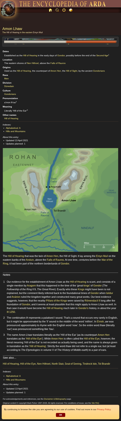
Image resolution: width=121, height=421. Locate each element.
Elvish (100, 321)
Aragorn (31, 285)
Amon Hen (55, 71)
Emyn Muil (38, 32)
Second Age (102, 55)
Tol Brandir (104, 363)
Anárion (16, 297)
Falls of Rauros (58, 63)
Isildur (109, 293)
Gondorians (99, 71)
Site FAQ (95, 403)
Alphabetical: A (13, 128)
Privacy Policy (104, 409)
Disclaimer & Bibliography (55, 399)
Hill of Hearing (12, 32)
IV (107, 44)
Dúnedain (9, 86)
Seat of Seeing (73, 363)
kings (86, 285)
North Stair (57, 363)
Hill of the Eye (34, 338)
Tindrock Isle (90, 363)
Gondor (61, 55)
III (68, 44)
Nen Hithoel (33, 63)
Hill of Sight (71, 71)
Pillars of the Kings (56, 300)
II (23, 44)
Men (6, 78)
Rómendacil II (92, 300)
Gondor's (83, 308)
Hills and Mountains (15, 131)
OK (60, 415)
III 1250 (11, 312)
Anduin (30, 259)
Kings (81, 289)
